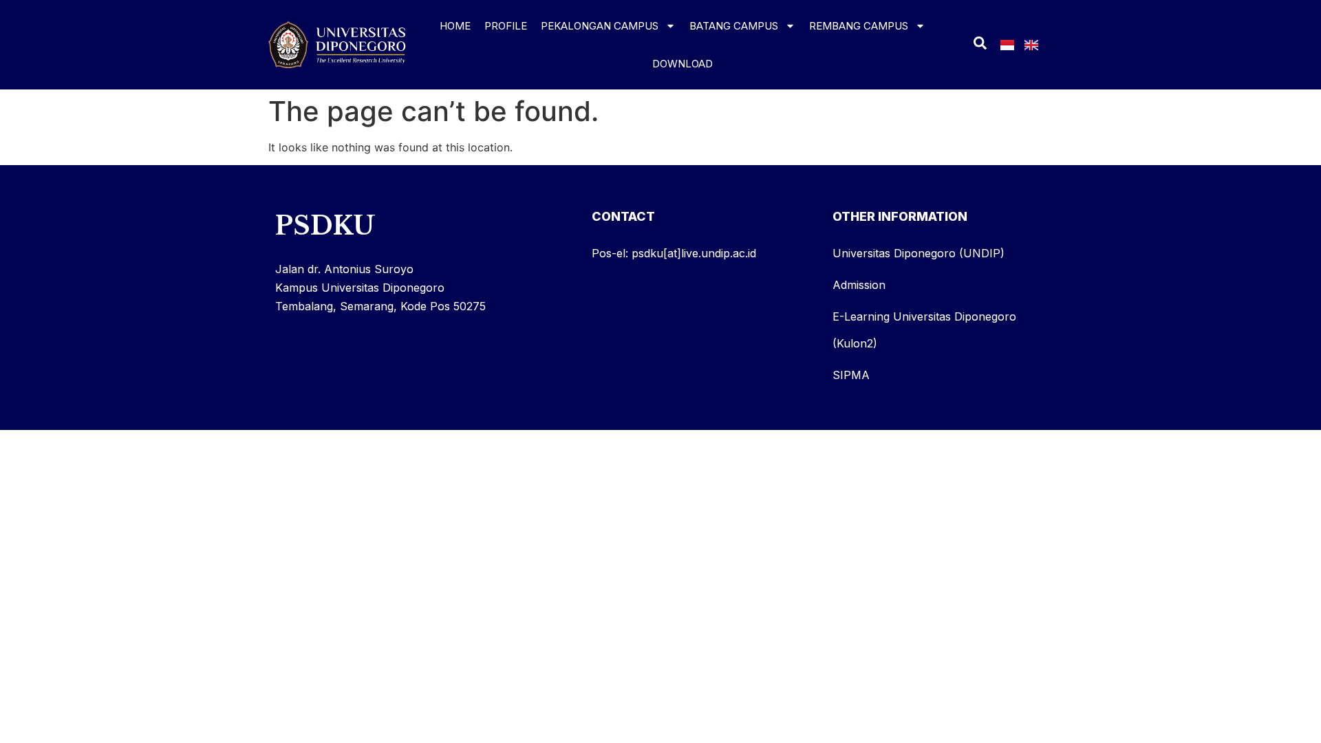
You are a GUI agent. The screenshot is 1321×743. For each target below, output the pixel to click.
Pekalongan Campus (599, 25)
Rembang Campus (858, 25)
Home (455, 25)
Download (682, 63)
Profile (505, 25)
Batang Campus (733, 25)
